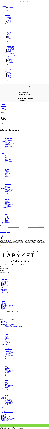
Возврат (4, 303)
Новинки (7, 149)
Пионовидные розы (9, 161)
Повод (6, 52)
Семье (6, 219)
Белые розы (9, 41)
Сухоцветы (7, 139)
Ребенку (6, 217)
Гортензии (9, 75)
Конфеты (9, 51)
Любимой (9, 67)
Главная (1, 228)
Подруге (6, 216)
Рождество (9, 64)
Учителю (9, 70)
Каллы (8, 74)
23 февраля (9, 60)
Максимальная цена (23, 226)
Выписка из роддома (11, 54)
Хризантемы (9, 80)
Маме (8, 66)
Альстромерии (10, 82)
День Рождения (10, 53)
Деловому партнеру (9, 209)
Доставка (4, 302)
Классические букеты (10, 8)
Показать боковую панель (5, 232)
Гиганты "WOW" (8, 142)
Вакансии (4, 307)
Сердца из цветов (9, 17)
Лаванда (9, 73)
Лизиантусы (7, 173)
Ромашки (9, 77)
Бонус (3, 308)
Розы (6, 23)
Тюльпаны (9, 72)
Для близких (7, 65)
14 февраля (9, 59)
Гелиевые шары (8, 184)
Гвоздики (9, 78)
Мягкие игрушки (10, 46)
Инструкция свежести (6, 306)
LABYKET (9, 241)
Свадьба (6, 193)
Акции (3, 148)
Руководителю (10, 69)
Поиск (13, 319)
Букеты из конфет (10, 49)
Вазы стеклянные (8, 183)
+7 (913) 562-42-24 (3, 4)
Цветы (6, 71)
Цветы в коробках (9, 22)
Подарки (6, 45)
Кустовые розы (8, 160)
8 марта (6, 201)
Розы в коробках (9, 32)
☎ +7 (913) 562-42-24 (24, 1)
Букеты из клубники (11, 50)
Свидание (7, 194)
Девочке (6, 208)
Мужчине (7, 215)
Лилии (8, 79)
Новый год (9, 63)
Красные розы (9, 40)
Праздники (7, 58)
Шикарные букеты (9, 13)
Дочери (6, 210)
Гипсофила (7, 171)
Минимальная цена (4, 226)
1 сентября (7, 198)
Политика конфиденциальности (22, 311)
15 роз (6, 155)
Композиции (7, 15)
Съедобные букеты (11, 48)
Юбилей (9, 56)
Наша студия (5, 300)
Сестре (6, 220)
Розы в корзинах (9, 29)
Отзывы (4, 304)
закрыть (1, 132)
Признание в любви (9, 192)
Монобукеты (9, 11)
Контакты (4, 309)
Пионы (8, 76)
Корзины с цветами (9, 137)
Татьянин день (8, 206)
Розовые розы (9, 43)
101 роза (9, 38)
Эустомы (6, 179)
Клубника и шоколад (9, 185)
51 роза (8, 37)
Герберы (9, 81)
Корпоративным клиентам (7, 305)
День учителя (10, 62)
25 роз (8, 36)
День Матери (10, 61)
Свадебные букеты (9, 10)
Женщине (7, 211)
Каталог (1, 114)
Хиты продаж (7, 151)
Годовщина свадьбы (11, 55)
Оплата (3, 301)
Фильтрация (42, 226)
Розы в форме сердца (8, 34)
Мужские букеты (10, 47)
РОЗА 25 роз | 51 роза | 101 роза (11, 150)
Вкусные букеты (5, 223)
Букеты (6, 6)
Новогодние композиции (10, 204)
